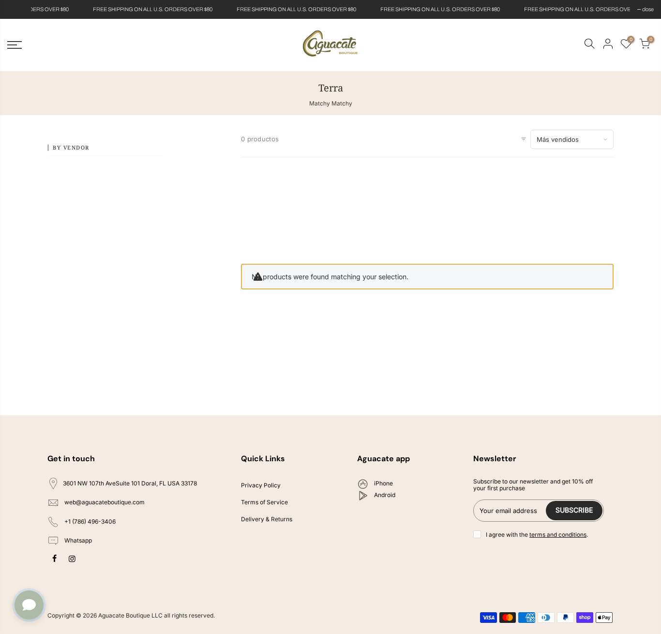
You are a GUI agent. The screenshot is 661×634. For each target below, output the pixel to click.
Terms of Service (264, 502)
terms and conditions (557, 534)
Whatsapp (77, 540)
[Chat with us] (29, 604)
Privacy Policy (261, 485)
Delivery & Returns (266, 519)
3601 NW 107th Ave (130, 483)
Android (384, 494)
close (18, 9)
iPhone (383, 483)
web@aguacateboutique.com (104, 502)
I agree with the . (537, 534)
